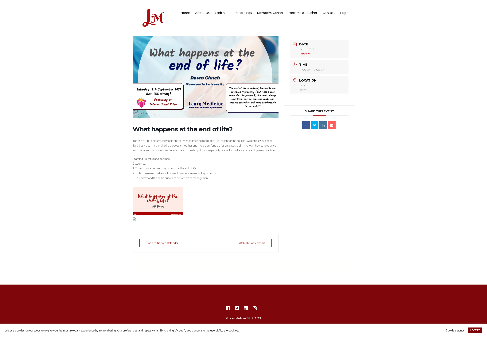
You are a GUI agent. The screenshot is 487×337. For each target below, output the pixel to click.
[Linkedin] (323, 125)
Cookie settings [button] (455, 330)
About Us (202, 13)
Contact (329, 13)
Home (185, 13)
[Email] (332, 125)
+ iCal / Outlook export (251, 242)
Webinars (222, 13)
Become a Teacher (303, 13)
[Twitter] (237, 309)
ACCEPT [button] (475, 330)
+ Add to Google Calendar (162, 242)
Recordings (243, 13)
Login (344, 13)
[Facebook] (228, 309)
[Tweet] (314, 125)
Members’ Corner (270, 13)
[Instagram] (255, 309)
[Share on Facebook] (306, 125)
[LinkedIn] (246, 309)
